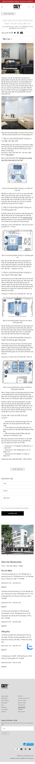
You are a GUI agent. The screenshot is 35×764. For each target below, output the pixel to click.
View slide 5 (19, 555)
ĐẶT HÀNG (4, 703)
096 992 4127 (17, 602)
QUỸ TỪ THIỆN (22, 700)
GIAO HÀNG (4, 696)
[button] (2, 7)
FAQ (2, 705)
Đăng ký (5, 733)
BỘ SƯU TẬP (21, 711)
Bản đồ (4, 626)
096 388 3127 (17, 583)
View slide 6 (21, 555)
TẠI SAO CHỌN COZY (23, 698)
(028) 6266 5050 (6, 662)
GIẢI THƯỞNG (22, 703)
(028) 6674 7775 (6, 602)
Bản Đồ (4, 587)
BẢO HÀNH (4, 698)
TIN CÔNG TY (21, 705)
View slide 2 (10, 555)
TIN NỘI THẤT (21, 707)
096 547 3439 (17, 662)
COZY (23, 90)
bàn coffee (9, 154)
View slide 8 (27, 555)
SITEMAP (20, 709)
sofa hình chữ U (27, 217)
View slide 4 (16, 555)
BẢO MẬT (3, 707)
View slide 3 (13, 555)
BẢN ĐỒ (4, 666)
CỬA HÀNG (4, 709)
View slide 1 (7, 555)
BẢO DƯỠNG (5, 700)
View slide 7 (24, 555)
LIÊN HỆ (3, 711)
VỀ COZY (20, 696)
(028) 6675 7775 (6, 583)
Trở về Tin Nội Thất (8, 13)
